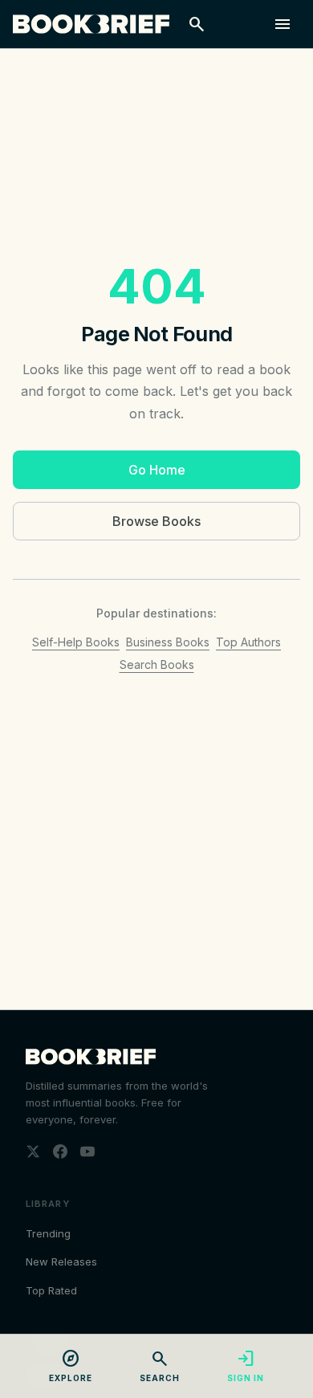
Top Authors (248, 642)
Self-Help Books (76, 642)
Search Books (157, 664)
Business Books (167, 642)
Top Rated (51, 1290)
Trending (48, 1233)
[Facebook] (60, 1151)
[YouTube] (87, 1151)
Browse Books (156, 521)
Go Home (156, 470)
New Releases (61, 1261)
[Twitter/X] (33, 1151)
